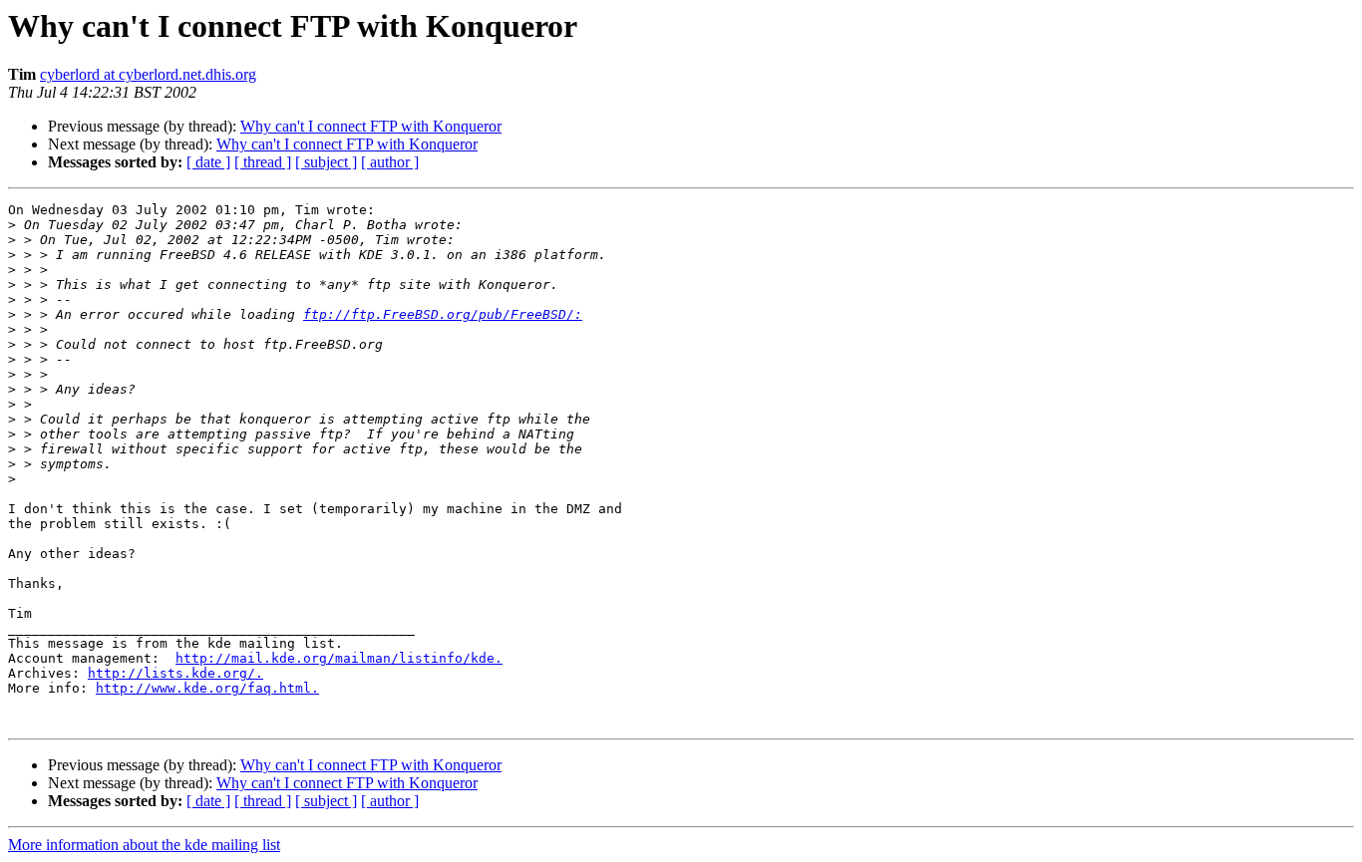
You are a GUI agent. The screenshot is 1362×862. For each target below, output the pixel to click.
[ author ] (390, 161)
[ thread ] (262, 161)
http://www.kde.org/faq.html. (207, 688)
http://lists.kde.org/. (175, 673)
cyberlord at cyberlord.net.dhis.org (148, 74)
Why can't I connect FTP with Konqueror (371, 126)
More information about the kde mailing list (144, 844)
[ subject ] (326, 161)
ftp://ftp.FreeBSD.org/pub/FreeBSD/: (442, 314)
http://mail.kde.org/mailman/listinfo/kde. (339, 658)
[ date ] (208, 161)
